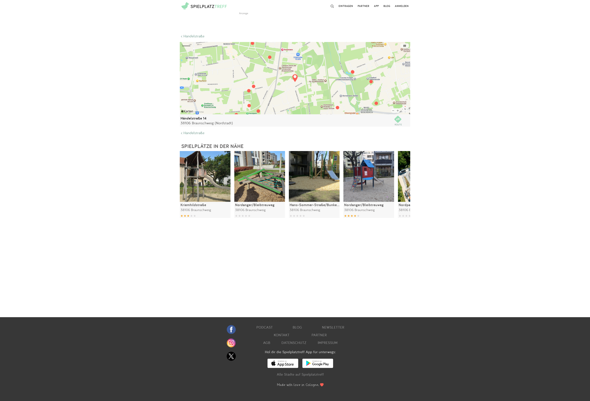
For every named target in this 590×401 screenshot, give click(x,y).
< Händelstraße (193, 36)
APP (376, 6)
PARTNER (363, 6)
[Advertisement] (272, 266)
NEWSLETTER (333, 327)
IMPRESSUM (328, 342)
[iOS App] (283, 366)
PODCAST (264, 327)
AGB (266, 342)
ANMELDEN (402, 6)
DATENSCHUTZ (293, 342)
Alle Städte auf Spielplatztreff (300, 374)
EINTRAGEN (346, 6)
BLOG (387, 6)
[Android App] (318, 366)
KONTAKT (282, 335)
